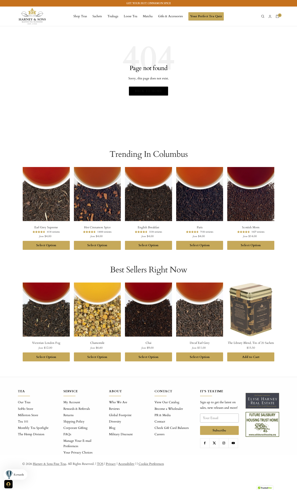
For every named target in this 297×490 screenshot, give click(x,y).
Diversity (115, 421)
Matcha (148, 16)
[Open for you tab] (8, 484)
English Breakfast (148, 227)
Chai (148, 343)
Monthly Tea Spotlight (33, 428)
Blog (112, 428)
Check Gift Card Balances (172, 428)
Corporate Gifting (75, 428)
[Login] (270, 16)
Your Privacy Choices (77, 452)
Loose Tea (130, 16)
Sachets (97, 16)
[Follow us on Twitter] (214, 443)
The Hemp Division (31, 434)
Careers (159, 434)
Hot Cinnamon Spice (97, 227)
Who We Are (118, 402)
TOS (100, 464)
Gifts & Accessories (170, 16)
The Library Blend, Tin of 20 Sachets (251, 343)
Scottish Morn (251, 227)
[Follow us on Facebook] (205, 443)
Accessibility (126, 464)
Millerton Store (28, 415)
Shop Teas (80, 16)
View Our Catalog (167, 402)
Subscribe (219, 430)
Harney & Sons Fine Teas (49, 464)
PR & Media (163, 415)
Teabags (112, 16)
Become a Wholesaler (169, 409)
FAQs (67, 434)
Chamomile (97, 343)
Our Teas (24, 402)
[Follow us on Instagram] (223, 443)
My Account (71, 402)
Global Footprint (120, 415)
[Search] (262, 16)
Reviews (114, 409)
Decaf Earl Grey (200, 343)
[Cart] (277, 16)
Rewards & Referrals (76, 409)
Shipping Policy (74, 421)
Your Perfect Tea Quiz (206, 16)
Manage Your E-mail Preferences (77, 443)
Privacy (111, 464)
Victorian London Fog (46, 343)
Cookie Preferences (151, 464)
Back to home (148, 91)
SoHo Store (25, 409)
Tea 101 (23, 421)
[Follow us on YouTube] (233, 443)
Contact (160, 421)
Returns (68, 415)
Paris (200, 227)
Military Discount (121, 434)
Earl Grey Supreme (46, 227)
